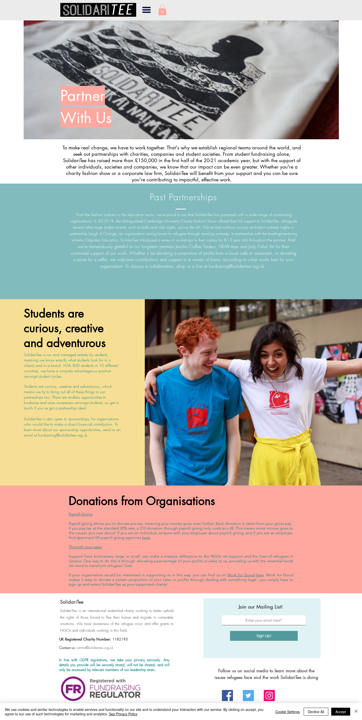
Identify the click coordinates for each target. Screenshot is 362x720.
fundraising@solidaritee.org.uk (236, 266)
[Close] (356, 711)
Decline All (316, 711)
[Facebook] (227, 695)
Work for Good (241, 575)
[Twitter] (248, 695)
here (146, 537)
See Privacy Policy (123, 713)
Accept (340, 711)
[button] (146, 10)
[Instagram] (269, 695)
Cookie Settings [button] (287, 711)
